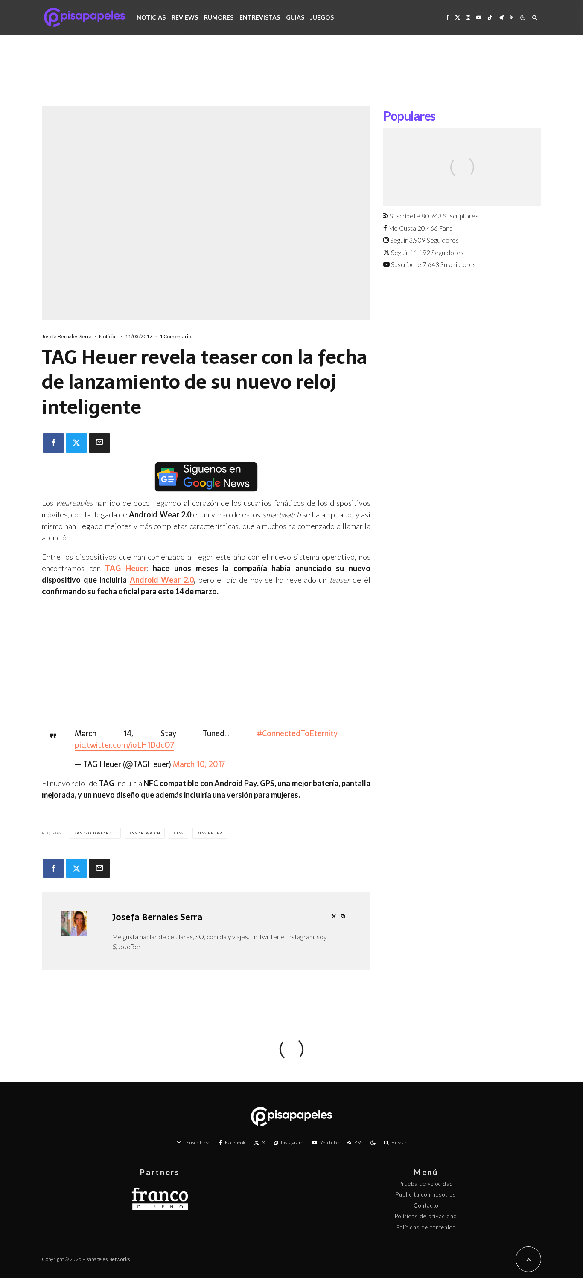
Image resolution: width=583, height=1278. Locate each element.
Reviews (185, 17)
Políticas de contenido (426, 1227)
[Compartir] (53, 443)
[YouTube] (478, 17)
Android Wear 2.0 (162, 579)
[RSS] (511, 17)
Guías (295, 17)
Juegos (322, 17)
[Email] (99, 443)
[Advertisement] (291, 76)
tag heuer (210, 833)
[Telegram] (501, 17)
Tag (179, 833)
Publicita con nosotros (426, 1194)
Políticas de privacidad (426, 1216)
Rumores (218, 17)
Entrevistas (259, 17)
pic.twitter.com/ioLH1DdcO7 (124, 745)
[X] (457, 17)
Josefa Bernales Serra (67, 336)
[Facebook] (447, 17)
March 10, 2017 (199, 764)
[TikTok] (490, 17)
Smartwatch (146, 833)
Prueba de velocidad (426, 1183)
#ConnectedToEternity (297, 733)
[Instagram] (468, 17)
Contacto (426, 1205)
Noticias (151, 17)
